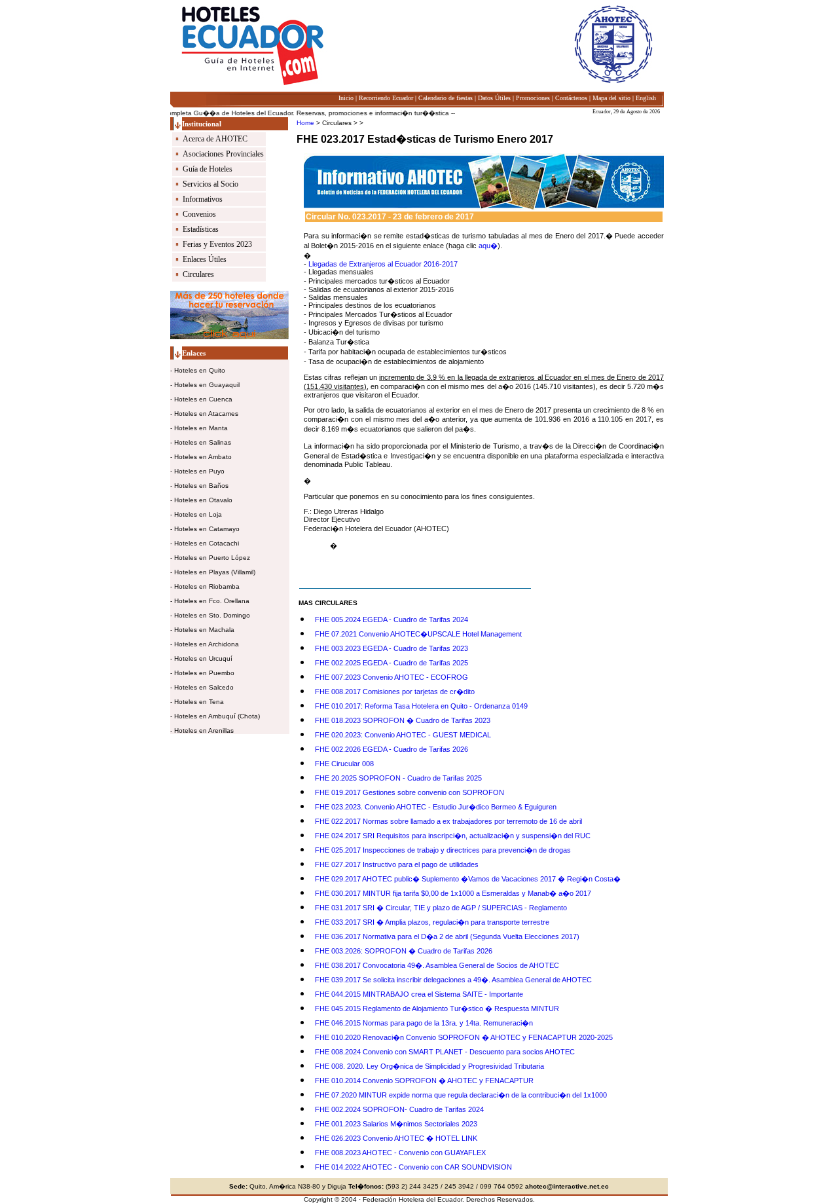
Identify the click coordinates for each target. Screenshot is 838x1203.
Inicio (346, 98)
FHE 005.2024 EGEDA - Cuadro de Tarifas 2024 (391, 619)
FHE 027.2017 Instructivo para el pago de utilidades (397, 864)
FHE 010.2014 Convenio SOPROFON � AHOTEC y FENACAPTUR (424, 1080)
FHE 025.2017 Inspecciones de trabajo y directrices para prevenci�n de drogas (443, 850)
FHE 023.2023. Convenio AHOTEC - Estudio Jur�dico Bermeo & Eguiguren (435, 807)
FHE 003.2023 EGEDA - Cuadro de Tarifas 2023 (391, 648)
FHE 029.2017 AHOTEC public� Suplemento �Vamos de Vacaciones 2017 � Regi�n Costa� (468, 879)
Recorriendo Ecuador (386, 98)
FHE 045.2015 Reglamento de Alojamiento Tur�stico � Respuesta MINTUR (437, 1008)
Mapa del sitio (611, 98)
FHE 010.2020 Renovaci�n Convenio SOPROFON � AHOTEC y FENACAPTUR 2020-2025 (464, 1037)
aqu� (488, 246)
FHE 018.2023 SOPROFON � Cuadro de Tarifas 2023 (402, 720)
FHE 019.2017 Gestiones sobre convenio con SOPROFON (409, 792)
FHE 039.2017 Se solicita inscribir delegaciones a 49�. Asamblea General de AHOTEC (453, 980)
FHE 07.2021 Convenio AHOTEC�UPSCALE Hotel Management (418, 634)
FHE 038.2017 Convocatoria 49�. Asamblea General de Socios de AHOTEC (437, 965)
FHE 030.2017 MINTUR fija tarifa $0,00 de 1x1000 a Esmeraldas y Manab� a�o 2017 (453, 893)
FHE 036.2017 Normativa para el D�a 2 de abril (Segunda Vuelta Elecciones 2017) (447, 936)
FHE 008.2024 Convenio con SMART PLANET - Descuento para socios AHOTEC (445, 1052)
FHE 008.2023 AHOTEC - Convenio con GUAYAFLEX (400, 1153)
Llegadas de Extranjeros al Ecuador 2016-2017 (382, 264)
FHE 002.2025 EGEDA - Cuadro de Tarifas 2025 (391, 663)
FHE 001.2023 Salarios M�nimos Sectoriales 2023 (396, 1124)
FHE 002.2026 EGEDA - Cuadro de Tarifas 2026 (391, 749)
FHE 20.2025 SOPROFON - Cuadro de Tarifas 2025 (398, 778)
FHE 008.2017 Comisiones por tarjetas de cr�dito (395, 691)
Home (305, 122)
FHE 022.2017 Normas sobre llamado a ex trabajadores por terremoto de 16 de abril (448, 821)
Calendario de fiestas (445, 98)
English (646, 98)
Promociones (533, 98)
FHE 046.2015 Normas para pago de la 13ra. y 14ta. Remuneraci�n (424, 1023)
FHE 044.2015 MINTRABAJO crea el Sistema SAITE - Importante (419, 994)
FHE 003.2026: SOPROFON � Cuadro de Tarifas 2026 (403, 951)
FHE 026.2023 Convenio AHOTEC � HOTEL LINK (396, 1138)
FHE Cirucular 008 (344, 764)
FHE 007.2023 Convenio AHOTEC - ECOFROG (391, 677)
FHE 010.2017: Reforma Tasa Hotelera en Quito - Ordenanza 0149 (421, 706)
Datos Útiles (494, 98)
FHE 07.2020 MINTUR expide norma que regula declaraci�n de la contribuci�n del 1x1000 (461, 1095)
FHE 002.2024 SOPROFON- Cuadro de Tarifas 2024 (399, 1109)
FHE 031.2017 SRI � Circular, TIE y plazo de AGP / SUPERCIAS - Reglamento (441, 908)
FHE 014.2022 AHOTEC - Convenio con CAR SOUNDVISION (413, 1167)
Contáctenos (571, 98)
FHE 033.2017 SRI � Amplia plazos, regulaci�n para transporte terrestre (432, 922)
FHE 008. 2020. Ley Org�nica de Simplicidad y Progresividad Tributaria (429, 1066)
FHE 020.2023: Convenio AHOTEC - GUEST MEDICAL (403, 735)
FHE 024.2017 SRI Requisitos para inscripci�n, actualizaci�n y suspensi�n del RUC (453, 836)
